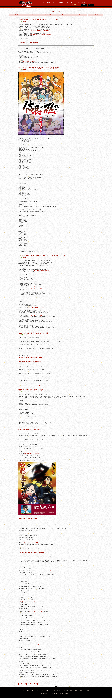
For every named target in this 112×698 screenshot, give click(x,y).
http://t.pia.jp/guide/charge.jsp (36, 288)
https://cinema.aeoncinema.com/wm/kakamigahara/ (40, 30)
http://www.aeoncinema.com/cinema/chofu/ (43, 270)
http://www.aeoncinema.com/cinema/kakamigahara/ (41, 34)
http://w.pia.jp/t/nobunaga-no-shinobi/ (26, 280)
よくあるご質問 (86, 690)
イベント (64, 14)
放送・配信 (48, 14)
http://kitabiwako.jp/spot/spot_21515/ (30, 61)
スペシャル (95, 14)
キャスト (32, 14)
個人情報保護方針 (48, 690)
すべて (16, 14)
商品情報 (80, 14)
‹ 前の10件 (21, 683)
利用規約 (41, 690)
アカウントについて (34, 690)
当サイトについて (26, 690)
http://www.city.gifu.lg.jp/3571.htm (31, 453)
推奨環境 (80, 690)
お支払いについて (65, 690)
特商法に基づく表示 (73, 690)
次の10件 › (35, 683)
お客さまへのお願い (56, 690)
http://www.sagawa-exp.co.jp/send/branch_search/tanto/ (30, 357)
